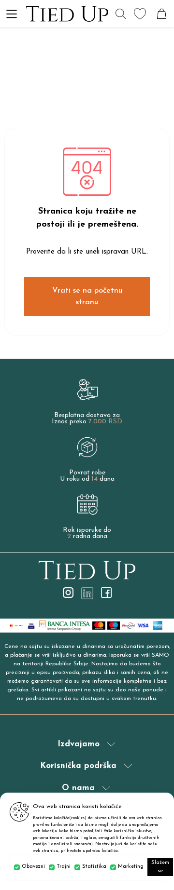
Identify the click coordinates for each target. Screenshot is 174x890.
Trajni (64, 866)
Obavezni (33, 866)
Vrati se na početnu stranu (87, 296)
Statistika (94, 866)
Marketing (131, 866)
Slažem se (160, 867)
